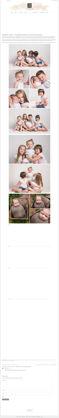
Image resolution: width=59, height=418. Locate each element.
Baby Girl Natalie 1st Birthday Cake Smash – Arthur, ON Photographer (46, 364)
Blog (30, 12)
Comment (4, 380)
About (16, 12)
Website (3, 396)
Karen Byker (7, 368)
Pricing (25, 12)
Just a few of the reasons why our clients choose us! (10, 364)
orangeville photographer (5, 360)
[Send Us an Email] (1, 0)
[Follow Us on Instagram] (30, 407)
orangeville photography (12, 360)
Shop (47, 12)
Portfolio (21, 12)
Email (3, 393)
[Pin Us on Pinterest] (33, 407)
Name (3, 390)
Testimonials (42, 12)
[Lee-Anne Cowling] (29, 6)
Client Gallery (35, 12)
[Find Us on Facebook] (28, 407)
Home (12, 12)
